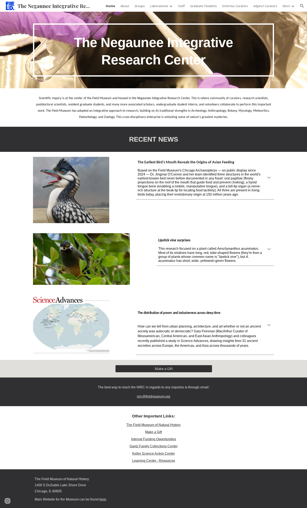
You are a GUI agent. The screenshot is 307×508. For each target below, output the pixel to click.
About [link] (125, 6)
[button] (302, 6)
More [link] (286, 6)
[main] (153, 50)
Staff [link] (181, 6)
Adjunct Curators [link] (265, 6)
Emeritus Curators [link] (235, 6)
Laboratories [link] (159, 6)
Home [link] (110, 6)
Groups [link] (139, 6)
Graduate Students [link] (203, 6)
